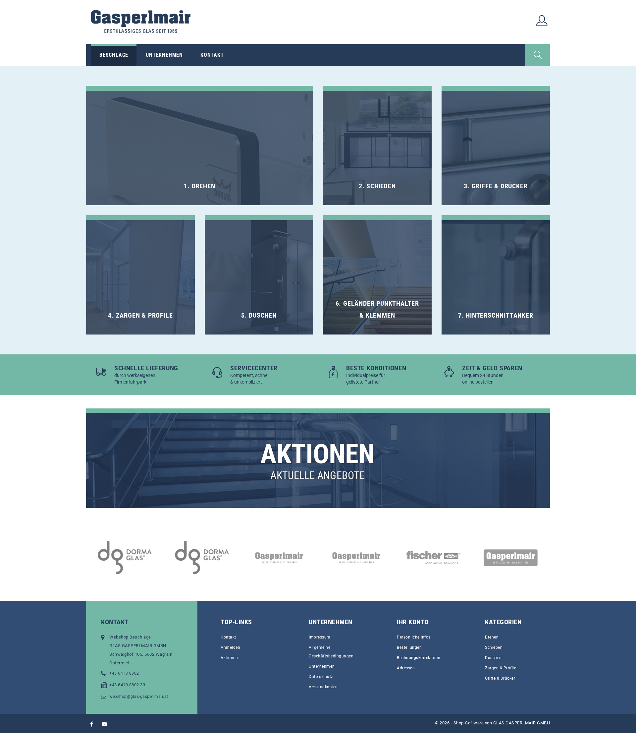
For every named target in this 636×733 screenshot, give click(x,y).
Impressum (320, 637)
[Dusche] (226, 557)
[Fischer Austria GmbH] (381, 557)
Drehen (492, 637)
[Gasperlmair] (458, 557)
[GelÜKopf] (535, 557)
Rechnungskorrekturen (418, 657)
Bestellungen (409, 647)
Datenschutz (321, 676)
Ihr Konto (413, 622)
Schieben (494, 647)
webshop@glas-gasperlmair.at (138, 696)
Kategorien (503, 622)
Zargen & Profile (500, 668)
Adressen (406, 668)
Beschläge (113, 55)
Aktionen (229, 657)
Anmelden (230, 647)
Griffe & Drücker (500, 678)
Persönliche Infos (414, 637)
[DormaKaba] (149, 557)
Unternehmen (164, 55)
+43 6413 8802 (124, 673)
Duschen (493, 657)
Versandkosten (323, 687)
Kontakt (212, 55)
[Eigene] (304, 557)
